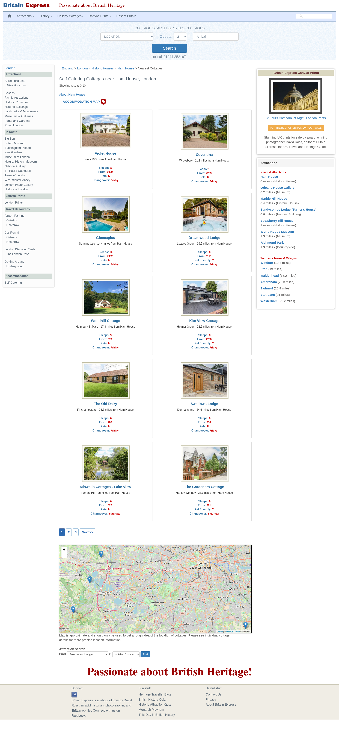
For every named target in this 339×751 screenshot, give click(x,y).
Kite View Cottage (204, 321)
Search (169, 48)
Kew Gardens (13, 152)
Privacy (211, 699)
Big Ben (10, 138)
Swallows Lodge (204, 404)
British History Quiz (152, 699)
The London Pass (17, 254)
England (67, 68)
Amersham (268, 282)
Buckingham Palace (18, 147)
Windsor (266, 263)
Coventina (204, 155)
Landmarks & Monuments (21, 111)
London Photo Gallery (19, 184)
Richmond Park (272, 242)
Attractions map (16, 85)
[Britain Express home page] (28, 5)
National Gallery (15, 166)
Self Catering (13, 282)
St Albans (267, 295)
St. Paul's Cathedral (18, 170)
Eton (263, 269)
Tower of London (15, 175)
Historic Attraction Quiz (155, 704)
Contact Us (213, 694)
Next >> (87, 532)
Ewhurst (266, 288)
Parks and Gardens (17, 120)
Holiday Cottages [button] (69, 16)
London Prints (14, 202)
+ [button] (64, 549)
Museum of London (17, 157)
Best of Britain (126, 16)
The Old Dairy (105, 404)
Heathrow (12, 225)
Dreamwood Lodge (204, 238)
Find (62, 654)
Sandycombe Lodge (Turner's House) (288, 209)
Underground (14, 266)
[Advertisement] (28, 344)
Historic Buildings (16, 106)
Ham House (125, 68)
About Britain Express (221, 704)
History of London (16, 189)
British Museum (15, 143)
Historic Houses (102, 68)
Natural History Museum (21, 161)
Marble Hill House (273, 198)
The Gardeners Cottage (204, 487)
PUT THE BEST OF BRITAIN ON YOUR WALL (296, 127)
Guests (166, 37)
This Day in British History (157, 714)
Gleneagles (105, 238)
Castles (10, 93)
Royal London (14, 125)
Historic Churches (16, 102)
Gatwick (11, 220)
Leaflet (220, 631)
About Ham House (72, 94)
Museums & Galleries (19, 116)
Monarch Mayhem (151, 709)
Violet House (105, 153)
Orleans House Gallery (277, 187)
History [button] (45, 16)
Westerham (269, 301)
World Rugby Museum (277, 231)
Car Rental (12, 232)
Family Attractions (16, 97)
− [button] (64, 555)
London (82, 68)
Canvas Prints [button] (99, 16)
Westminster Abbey (17, 180)
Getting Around (14, 261)
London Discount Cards (20, 249)
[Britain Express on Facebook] (74, 694)
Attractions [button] (24, 16)
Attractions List (15, 81)
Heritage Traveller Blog (155, 694)
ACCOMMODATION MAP (81, 101)
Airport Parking (14, 215)
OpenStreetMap (233, 631)
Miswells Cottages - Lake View (105, 487)
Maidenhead (269, 275)
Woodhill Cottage (105, 321)
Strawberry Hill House (276, 220)
